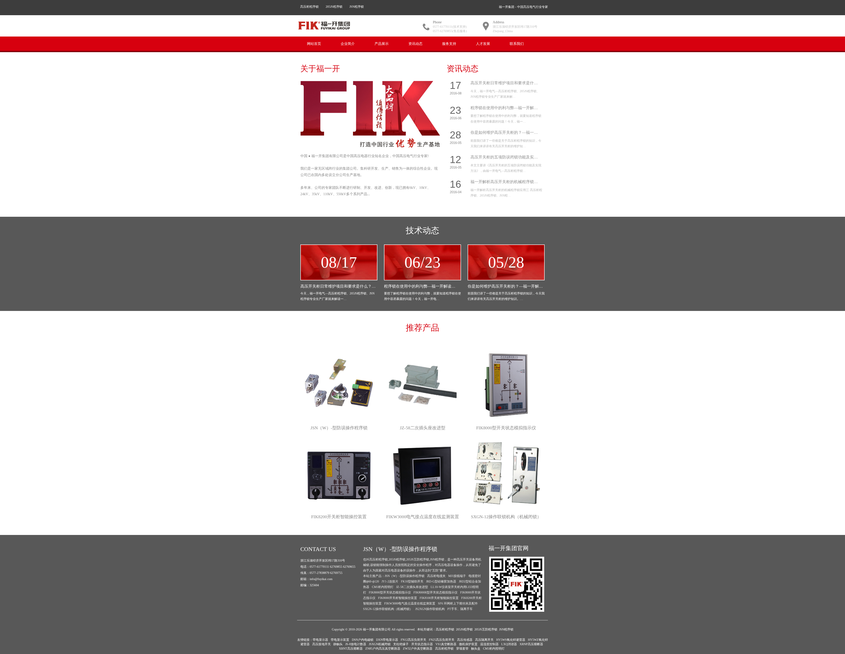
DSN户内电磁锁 (362, 639)
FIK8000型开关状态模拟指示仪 (506, 427)
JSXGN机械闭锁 (380, 644)
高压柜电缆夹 (436, 576)
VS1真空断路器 (445, 644)
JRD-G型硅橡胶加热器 (441, 581)
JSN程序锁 (356, 6)
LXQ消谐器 (509, 644)
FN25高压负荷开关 (441, 639)
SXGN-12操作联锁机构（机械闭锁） (506, 516)
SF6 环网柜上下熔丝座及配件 (458, 603)
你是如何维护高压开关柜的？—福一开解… (505, 286)
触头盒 (475, 648)
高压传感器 (464, 639)
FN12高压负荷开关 (413, 639)
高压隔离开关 (484, 639)
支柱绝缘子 (401, 644)
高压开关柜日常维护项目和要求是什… (504, 83)
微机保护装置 (468, 644)
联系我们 (517, 43)
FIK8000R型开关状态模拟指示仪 (435, 592)
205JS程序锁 (334, 6)
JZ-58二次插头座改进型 (422, 427)
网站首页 (314, 43)
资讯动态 (415, 43)
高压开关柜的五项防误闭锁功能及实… (504, 157)
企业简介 (348, 43)
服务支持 (449, 43)
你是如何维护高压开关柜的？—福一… (504, 132)
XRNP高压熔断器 (531, 644)
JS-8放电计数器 (355, 644)
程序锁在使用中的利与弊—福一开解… (504, 108)
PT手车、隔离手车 (460, 609)
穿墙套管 (462, 648)
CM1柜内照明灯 (382, 587)
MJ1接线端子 (457, 576)
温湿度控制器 (489, 644)
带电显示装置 (340, 639)
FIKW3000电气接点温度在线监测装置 (422, 516)
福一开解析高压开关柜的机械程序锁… (504, 182)
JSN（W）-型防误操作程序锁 (338, 427)
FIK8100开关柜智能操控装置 (439, 598)
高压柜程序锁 (309, 6)
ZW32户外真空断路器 (417, 648)
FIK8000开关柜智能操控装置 (397, 598)
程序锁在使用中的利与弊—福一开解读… (419, 286)
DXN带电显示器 (387, 639)
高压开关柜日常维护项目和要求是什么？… (338, 286)
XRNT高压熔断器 (351, 648)
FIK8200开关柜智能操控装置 (339, 516)
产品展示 (382, 43)
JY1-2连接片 (390, 581)
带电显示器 (320, 639)
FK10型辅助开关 (412, 581)
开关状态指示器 (422, 644)
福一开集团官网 (509, 548)
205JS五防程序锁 (485, 629)
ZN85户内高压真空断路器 (382, 648)
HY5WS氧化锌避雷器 (510, 639)
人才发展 (483, 43)
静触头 (338, 644)
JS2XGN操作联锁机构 (430, 609)
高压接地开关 (321, 644)
